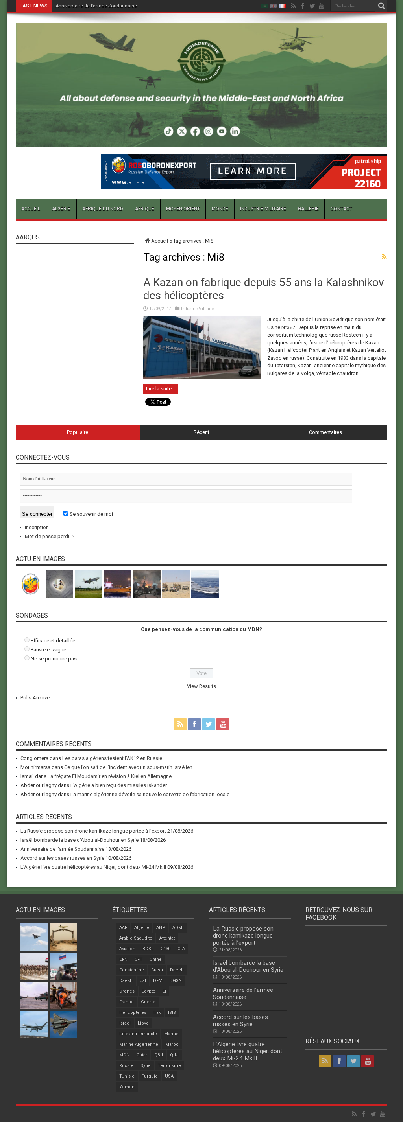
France (126, 1001)
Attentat (167, 938)
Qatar (142, 1055)
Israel (125, 1023)
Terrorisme (169, 1065)
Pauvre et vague (48, 650)
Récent (201, 432)
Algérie (61, 209)
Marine (171, 1033)
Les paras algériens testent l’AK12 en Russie (112, 758)
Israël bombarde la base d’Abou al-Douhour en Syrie (79, 840)
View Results (201, 686)
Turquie (150, 1076)
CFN (123, 959)
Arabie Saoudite (135, 938)
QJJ (174, 1055)
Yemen (127, 1086)
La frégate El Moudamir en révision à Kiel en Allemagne (110, 776)
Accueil (30, 209)
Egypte (148, 991)
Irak (157, 1012)
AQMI (177, 927)
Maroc (172, 1044)
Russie (126, 1065)
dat (143, 980)
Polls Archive (35, 698)
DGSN (176, 980)
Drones (127, 991)
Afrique (144, 209)
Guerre (148, 1001)
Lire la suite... (160, 389)
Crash (157, 970)
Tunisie (127, 1076)
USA (169, 1076)
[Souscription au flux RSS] (384, 257)
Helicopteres (132, 1012)
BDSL (147, 948)
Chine (156, 959)
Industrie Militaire (263, 209)
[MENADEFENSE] (201, 141)
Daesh (126, 980)
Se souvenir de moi (90, 514)
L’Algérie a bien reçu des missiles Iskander (118, 785)
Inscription (37, 527)
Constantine (131, 970)
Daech (177, 970)
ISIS (172, 1012)
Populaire (77, 432)
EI (164, 991)
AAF (123, 927)
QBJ (158, 1055)
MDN (124, 1055)
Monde (220, 209)
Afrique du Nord (102, 209)
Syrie (145, 1065)
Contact (341, 209)
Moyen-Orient (183, 209)
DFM (158, 980)
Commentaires (325, 432)
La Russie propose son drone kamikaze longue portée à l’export (93, 831)
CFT (138, 959)
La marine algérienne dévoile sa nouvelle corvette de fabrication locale (149, 794)
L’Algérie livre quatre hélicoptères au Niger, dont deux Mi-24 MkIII (93, 867)
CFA (181, 948)
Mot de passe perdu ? (50, 536)
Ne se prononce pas (54, 659)
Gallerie (308, 209)
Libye (143, 1023)
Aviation (127, 948)
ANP (160, 927)
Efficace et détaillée (53, 641)
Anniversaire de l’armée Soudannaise (96, 6)
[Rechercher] (381, 6)
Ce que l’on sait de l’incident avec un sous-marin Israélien (128, 767)
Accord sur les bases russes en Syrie (62, 858)
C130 (165, 948)
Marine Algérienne (138, 1044)
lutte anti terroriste (138, 1033)
